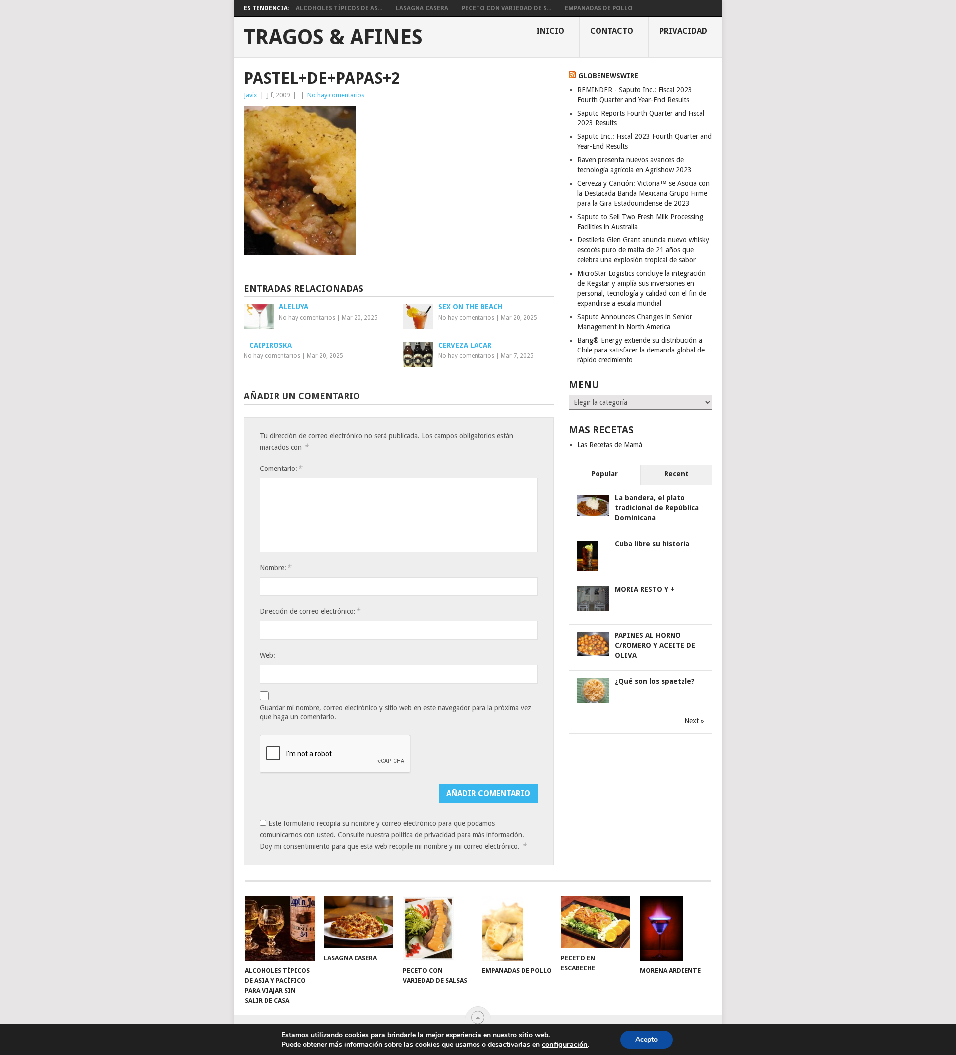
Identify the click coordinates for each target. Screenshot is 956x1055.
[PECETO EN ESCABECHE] (595, 922)
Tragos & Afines (333, 37)
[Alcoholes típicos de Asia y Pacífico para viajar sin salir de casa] (280, 928)
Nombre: (275, 567)
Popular (605, 474)
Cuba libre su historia (652, 544)
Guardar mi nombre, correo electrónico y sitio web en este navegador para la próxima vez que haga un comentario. (395, 712)
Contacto (611, 31)
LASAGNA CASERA (422, 8)
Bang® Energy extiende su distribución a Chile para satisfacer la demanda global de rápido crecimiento (641, 350)
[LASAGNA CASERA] (358, 922)
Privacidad (683, 31)
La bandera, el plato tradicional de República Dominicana (657, 508)
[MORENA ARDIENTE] (675, 928)
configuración (565, 1044)
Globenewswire (608, 76)
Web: (267, 655)
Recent (676, 474)
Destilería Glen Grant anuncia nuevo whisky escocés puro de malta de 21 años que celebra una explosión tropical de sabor (643, 250)
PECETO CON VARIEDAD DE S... (506, 8)
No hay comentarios (335, 95)
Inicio (550, 31)
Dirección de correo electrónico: (310, 611)
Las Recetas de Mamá (609, 445)
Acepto (646, 1039)
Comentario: (281, 468)
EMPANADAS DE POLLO (599, 8)
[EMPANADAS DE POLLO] (517, 928)
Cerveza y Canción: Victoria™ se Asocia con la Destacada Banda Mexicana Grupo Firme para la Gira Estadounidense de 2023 (643, 193)
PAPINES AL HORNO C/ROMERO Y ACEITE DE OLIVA (655, 645)
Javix (250, 95)
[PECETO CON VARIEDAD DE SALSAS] (438, 928)
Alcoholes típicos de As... (339, 8)
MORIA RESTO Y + (645, 589)
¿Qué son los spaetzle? (655, 681)
